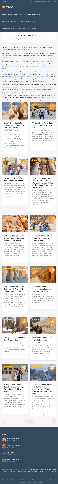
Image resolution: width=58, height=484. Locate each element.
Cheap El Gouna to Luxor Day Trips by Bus (14, 339)
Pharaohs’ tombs (40, 66)
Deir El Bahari (25, 64)
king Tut (16, 89)
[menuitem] (4, 1)
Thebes (4, 58)
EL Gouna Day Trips (15, 471)
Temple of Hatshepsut (13, 64)
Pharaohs (6, 89)
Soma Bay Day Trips (33, 469)
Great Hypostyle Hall (10, 76)
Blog (34, 28)
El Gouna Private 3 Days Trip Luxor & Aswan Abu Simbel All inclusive (14, 289)
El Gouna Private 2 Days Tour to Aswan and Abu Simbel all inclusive (14, 238)
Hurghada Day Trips (15, 14)
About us (26, 28)
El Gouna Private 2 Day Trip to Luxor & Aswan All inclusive (42, 238)
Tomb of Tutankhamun (26, 89)
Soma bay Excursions (32, 14)
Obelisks (28, 76)
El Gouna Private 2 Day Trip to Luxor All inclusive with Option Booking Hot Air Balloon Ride (42, 389)
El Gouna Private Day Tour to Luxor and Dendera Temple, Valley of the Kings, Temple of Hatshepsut (42, 182)
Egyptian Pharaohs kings (42, 76)
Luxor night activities (14, 445)
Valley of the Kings (13, 459)
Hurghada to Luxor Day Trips (29, 476)
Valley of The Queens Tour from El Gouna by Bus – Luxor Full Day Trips (13, 388)
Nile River (13, 66)
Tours (13, 39)
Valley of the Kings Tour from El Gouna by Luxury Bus (42, 125)
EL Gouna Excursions (27, 21)
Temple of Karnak (33, 61)
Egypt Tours (19, 39)
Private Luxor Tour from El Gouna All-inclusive (14, 179)
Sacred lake (19, 76)
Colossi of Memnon (46, 61)
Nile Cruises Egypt (13, 438)
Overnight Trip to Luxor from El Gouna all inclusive (42, 340)
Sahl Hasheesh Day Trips (45, 469)
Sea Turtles (10, 452)
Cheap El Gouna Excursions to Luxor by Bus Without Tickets (42, 289)
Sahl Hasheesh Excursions (11, 28)
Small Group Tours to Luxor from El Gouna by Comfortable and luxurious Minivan (14, 126)
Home (4, 14)
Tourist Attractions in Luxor (17, 53)
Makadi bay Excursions (10, 21)
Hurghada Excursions (26, 471)
